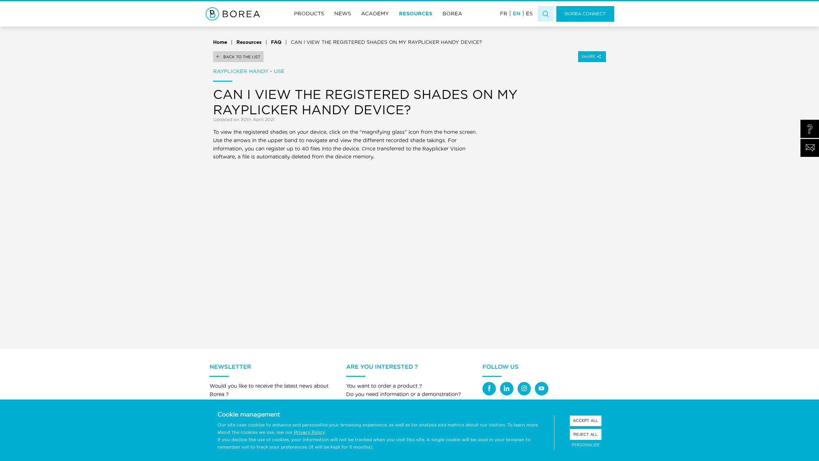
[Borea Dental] (233, 13)
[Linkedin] (506, 388)
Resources (415, 13)
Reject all (585, 434)
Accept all (585, 420)
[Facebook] (489, 388)
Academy (375, 13)
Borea (452, 13)
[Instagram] (524, 388)
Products (309, 13)
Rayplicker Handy (240, 71)
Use (279, 71)
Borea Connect (585, 13)
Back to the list (241, 57)
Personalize (586, 445)
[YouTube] (541, 388)
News (342, 13)
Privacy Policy (309, 432)
